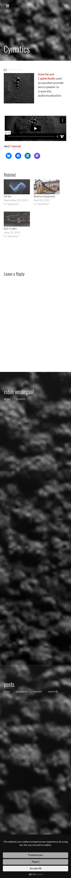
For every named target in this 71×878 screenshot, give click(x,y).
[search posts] (66, 5)
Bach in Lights (10, 228)
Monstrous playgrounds (44, 196)
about (7, 398)
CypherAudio (46, 78)
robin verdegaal (19, 391)
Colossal (15, 146)
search (52, 691)
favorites (15, 69)
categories (21, 691)
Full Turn (7, 196)
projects (20, 398)
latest (7, 691)
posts (9, 684)
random (37, 691)
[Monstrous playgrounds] (47, 186)
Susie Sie (43, 74)
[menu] (7, 5)
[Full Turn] (17, 186)
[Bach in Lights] (17, 219)
